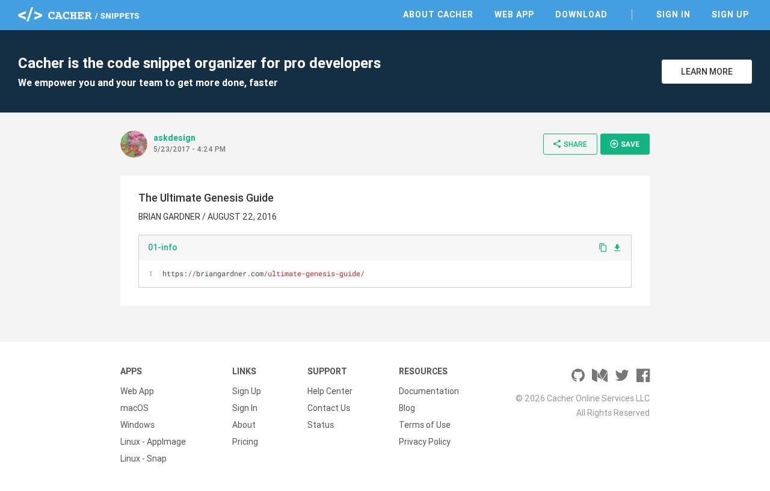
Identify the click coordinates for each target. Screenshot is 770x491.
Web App (514, 14)
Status (320, 424)
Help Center (330, 391)
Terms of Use (425, 424)
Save (624, 144)
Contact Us (328, 408)
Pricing (245, 441)
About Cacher (438, 14)
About (244, 424)
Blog (407, 408)
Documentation (429, 391)
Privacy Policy (425, 441)
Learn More (707, 71)
